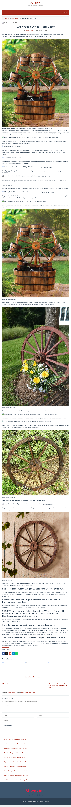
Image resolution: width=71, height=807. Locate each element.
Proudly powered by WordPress (30, 801)
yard (34, 692)
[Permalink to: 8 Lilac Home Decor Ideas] (35, 669)
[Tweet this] (6, 653)
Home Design (11, 692)
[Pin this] (10, 653)
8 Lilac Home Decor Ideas (32, 677)
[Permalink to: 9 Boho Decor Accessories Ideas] (12, 672)
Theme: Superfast (44, 801)
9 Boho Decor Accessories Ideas (11, 684)
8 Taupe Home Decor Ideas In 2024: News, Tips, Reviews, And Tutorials (57, 685)
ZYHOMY (35, 3)
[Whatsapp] (16, 653)
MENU (65, 12)
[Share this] (3, 653)
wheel (30, 692)
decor (22, 692)
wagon (26, 692)
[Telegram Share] (13, 653)
